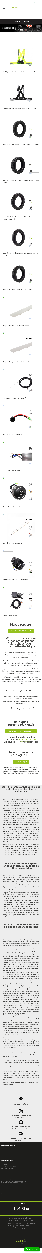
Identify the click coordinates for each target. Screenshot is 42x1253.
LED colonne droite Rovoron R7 (13, 543)
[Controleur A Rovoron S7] (21, 455)
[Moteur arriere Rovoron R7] (21, 491)
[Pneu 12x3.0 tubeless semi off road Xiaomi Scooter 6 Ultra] (21, 165)
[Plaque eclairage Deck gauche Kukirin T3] (21, 310)
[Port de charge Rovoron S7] (21, 419)
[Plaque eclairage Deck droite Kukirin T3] (21, 346)
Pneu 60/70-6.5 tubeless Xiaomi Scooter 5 (18, 289)
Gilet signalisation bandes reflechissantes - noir (20, 108)
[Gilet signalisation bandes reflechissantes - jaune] (21, 56)
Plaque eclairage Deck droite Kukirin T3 (16, 362)
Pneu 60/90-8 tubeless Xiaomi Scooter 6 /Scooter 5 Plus (21, 145)
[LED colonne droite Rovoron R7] (21, 527)
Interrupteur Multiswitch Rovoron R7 (15, 579)
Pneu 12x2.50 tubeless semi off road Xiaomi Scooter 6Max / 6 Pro (18, 218)
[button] (21, 631)
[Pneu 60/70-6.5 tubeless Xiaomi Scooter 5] (21, 274)
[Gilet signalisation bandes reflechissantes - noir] (21, 92)
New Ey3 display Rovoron (11, 616)
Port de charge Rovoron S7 (12, 434)
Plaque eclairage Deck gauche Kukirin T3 (17, 326)
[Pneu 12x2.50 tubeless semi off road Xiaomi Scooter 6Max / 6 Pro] (21, 201)
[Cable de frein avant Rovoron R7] (21, 382)
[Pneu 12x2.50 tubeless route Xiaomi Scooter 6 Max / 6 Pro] (21, 237)
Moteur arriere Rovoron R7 (12, 507)
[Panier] (39, 8)
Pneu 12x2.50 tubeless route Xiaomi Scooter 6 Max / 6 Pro (21, 254)
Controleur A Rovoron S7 (11, 471)
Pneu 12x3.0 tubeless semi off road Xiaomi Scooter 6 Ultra (21, 182)
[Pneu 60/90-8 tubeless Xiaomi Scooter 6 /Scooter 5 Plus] (21, 129)
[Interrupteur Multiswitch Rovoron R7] (21, 564)
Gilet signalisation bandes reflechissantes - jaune (20, 72)
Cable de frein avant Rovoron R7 (14, 398)
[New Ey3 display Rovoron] (21, 600)
